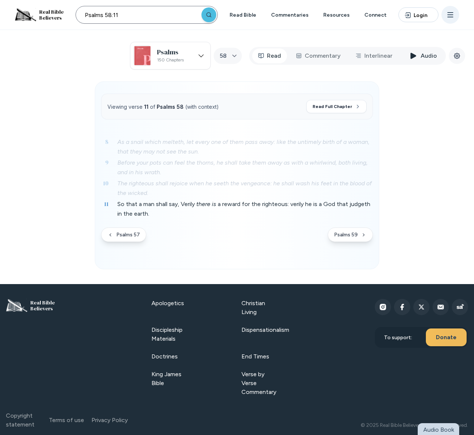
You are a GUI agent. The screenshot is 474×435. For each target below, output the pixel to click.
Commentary (323, 55)
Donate (446, 337)
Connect (375, 15)
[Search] (208, 14)
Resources (336, 15)
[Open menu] (450, 15)
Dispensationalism (265, 329)
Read (274, 55)
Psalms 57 (128, 235)
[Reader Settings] (457, 56)
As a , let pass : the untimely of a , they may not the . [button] (243, 146)
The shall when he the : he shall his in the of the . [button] (244, 188)
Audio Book (438, 429)
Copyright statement (20, 420)
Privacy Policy (109, 420)
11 (106, 204)
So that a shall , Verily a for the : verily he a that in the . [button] (243, 208)
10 (106, 183)
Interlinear (378, 55)
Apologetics (167, 303)
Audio (429, 55)
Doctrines (164, 356)
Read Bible (243, 15)
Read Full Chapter (332, 106)
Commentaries (289, 15)
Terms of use (66, 420)
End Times (255, 356)
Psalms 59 (346, 235)
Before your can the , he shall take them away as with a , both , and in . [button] (242, 167)
